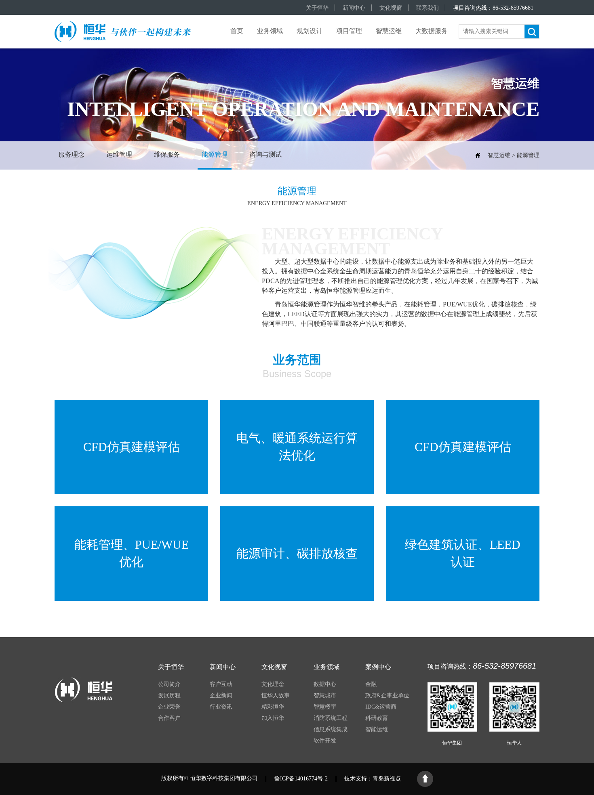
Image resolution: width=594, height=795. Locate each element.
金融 (371, 684)
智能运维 (376, 729)
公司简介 (169, 684)
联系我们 (427, 8)
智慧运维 (389, 30)
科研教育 (376, 718)
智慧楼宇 (325, 707)
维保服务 (167, 154)
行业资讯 (221, 707)
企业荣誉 (169, 707)
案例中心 (378, 666)
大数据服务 (431, 30)
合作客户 (169, 718)
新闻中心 (354, 8)
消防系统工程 (331, 718)
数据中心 (325, 684)
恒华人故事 (275, 695)
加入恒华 (272, 718)
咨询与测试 (265, 154)
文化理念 (272, 684)
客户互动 (221, 684)
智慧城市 (325, 695)
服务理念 (71, 154)
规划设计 (309, 30)
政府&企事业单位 (387, 695)
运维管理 (119, 154)
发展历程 (169, 695)
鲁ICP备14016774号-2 (301, 779)
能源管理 (214, 154)
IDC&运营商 (380, 707)
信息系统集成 (331, 729)
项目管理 (349, 30)
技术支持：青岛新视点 (372, 779)
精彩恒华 (272, 707)
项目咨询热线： (493, 8)
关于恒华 (317, 8)
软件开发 (325, 741)
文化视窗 (390, 8)
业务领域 (270, 30)
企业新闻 (221, 695)
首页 (236, 30)
